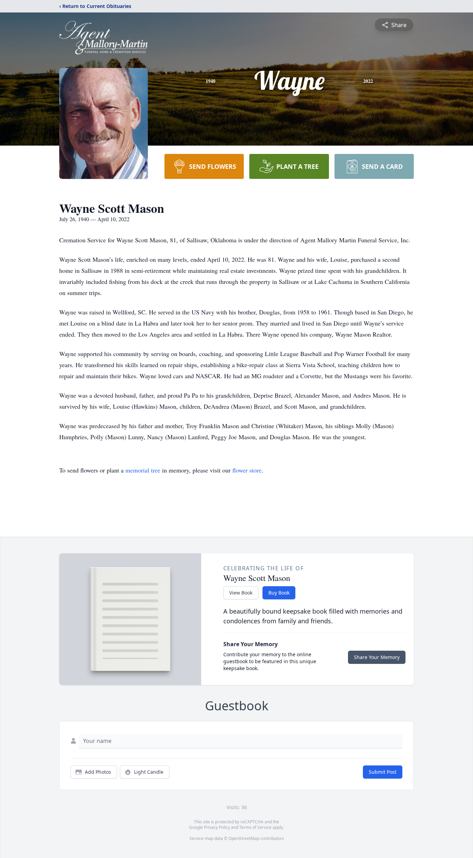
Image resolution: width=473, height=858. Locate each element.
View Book (240, 592)
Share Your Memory (377, 657)
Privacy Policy (217, 827)
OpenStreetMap (244, 838)
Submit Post (382, 772)
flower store (246, 470)
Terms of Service (255, 827)
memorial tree (142, 470)
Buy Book (278, 592)
